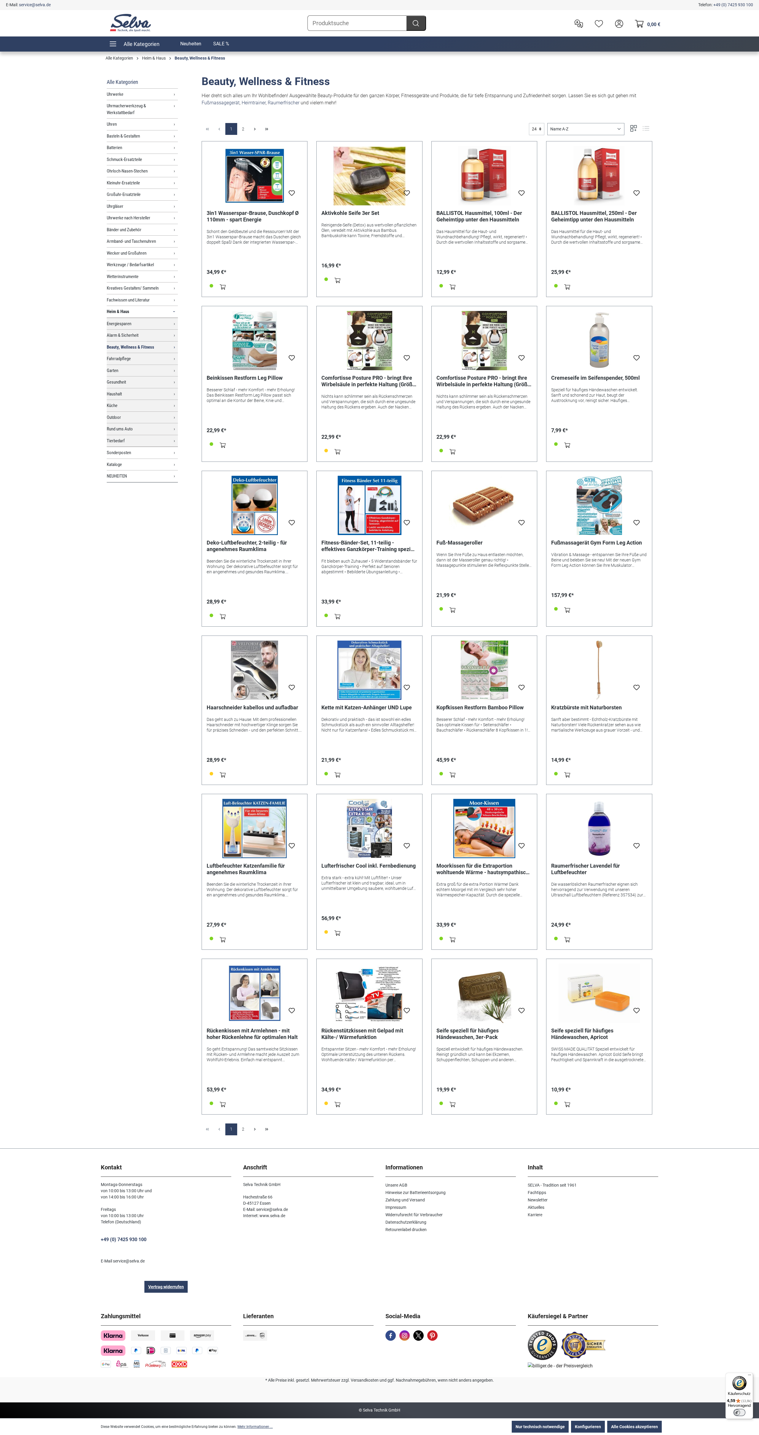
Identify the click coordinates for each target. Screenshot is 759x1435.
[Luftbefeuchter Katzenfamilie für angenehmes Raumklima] (255, 828)
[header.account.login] (617, 23)
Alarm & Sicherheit (122, 335)
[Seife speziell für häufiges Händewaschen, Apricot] (599, 993)
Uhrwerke (115, 94)
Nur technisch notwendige (540, 1426)
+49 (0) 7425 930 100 (733, 4)
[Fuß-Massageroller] (484, 505)
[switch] (739, 1412)
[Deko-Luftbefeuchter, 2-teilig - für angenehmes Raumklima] (255, 505)
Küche (112, 405)
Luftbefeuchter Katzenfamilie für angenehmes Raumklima (246, 869)
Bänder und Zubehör (124, 229)
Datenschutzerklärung (405, 1222)
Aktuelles (536, 1207)
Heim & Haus (118, 311)
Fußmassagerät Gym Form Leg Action (596, 542)
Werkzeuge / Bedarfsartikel (130, 264)
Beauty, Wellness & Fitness (130, 347)
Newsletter (538, 1200)
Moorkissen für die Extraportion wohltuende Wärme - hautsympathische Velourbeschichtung (484, 869)
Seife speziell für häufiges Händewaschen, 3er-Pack (467, 1033)
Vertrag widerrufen (166, 1286)
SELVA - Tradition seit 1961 (552, 1185)
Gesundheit (116, 382)
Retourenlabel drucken (406, 1229)
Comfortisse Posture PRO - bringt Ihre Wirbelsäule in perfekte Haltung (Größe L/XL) (368, 381)
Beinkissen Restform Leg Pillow (245, 378)
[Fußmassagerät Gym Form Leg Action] (599, 505)
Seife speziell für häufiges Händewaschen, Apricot (582, 1033)
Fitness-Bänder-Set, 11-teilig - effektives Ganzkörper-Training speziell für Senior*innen (369, 546)
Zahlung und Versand (405, 1200)
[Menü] (749, 1376)
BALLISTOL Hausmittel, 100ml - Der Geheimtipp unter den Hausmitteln (479, 216)
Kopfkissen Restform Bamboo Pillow (480, 707)
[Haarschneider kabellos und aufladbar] (255, 670)
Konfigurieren (588, 1426)
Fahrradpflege (119, 358)
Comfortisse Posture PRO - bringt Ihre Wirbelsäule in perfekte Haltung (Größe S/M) (483, 381)
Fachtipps (537, 1192)
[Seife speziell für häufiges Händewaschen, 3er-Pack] (484, 993)
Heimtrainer (254, 103)
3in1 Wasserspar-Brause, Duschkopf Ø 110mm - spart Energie (253, 216)
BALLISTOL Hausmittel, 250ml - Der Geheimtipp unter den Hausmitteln (594, 216)
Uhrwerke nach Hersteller (128, 218)
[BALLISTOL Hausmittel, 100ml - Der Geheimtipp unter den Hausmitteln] (484, 175)
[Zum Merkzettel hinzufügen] (292, 195)
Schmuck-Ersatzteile (124, 159)
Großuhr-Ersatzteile (124, 194)
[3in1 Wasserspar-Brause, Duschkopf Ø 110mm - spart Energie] (255, 175)
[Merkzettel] (597, 23)
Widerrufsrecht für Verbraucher (414, 1214)
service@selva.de (35, 4)
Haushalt (114, 394)
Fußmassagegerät (221, 103)
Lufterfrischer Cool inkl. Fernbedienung (368, 866)
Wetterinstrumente (122, 276)
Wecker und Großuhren (126, 253)
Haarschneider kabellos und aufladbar (252, 707)
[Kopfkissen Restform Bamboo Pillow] (484, 670)
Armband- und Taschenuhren (131, 241)
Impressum (395, 1207)
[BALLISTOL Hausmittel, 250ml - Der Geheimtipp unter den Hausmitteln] (599, 175)
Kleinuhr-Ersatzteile (123, 183)
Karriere (535, 1214)
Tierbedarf (116, 440)
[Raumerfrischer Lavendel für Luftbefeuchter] (599, 828)
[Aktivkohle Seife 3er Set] (369, 175)
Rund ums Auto (120, 429)
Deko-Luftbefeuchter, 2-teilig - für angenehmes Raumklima (247, 545)
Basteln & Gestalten (123, 136)
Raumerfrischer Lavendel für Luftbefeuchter (585, 869)
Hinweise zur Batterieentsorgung (415, 1192)
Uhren (112, 124)
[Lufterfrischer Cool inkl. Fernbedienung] (369, 828)
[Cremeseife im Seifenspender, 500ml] (599, 340)
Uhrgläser (115, 206)
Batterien (114, 147)
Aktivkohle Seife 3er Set (350, 213)
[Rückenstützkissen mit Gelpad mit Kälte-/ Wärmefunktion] (369, 993)
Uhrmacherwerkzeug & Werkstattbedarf (126, 109)
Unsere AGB (396, 1185)
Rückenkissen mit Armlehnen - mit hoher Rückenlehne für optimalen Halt (252, 1033)
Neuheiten (190, 44)
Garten (112, 370)
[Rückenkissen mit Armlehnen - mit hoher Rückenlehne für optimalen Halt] (255, 993)
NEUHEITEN (117, 476)
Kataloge (114, 464)
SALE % (221, 44)
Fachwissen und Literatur (128, 300)
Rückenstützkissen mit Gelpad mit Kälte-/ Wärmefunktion (362, 1033)
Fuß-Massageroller (459, 542)
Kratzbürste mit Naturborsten (586, 707)
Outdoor (114, 417)
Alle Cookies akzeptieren (634, 1426)
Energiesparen (119, 323)
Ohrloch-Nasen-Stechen (127, 171)
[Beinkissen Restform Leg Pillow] (255, 340)
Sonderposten (119, 452)
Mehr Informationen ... (255, 1427)
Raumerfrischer (283, 103)
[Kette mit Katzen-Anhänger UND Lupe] (369, 670)
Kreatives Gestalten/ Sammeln (133, 288)
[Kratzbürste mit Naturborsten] (599, 670)
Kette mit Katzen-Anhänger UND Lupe (366, 707)
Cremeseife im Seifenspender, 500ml (595, 378)
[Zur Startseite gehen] (130, 23)
